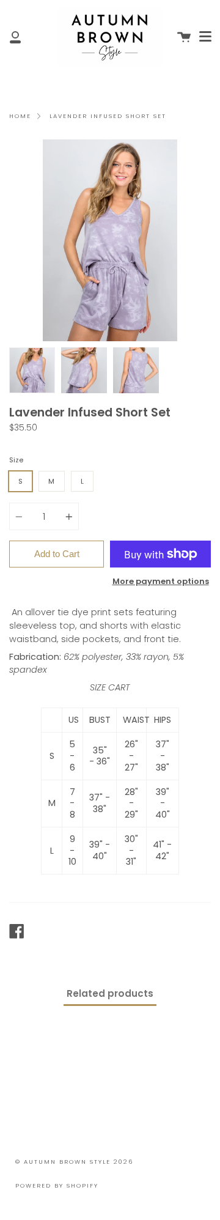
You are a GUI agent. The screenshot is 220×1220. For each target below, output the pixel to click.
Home (20, 116)
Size (16, 460)
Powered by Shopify (56, 1185)
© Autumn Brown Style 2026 (74, 1162)
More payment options (160, 581)
